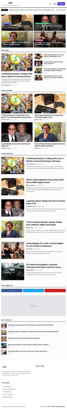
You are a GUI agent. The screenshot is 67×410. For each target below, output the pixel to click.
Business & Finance (7, 394)
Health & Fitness (7, 391)
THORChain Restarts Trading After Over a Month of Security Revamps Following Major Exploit (31, 10)
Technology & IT (6, 386)
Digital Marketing (7, 397)
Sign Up (61, 3)
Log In (54, 3)
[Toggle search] (50, 3)
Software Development (8, 389)
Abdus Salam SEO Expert (58, 406)
